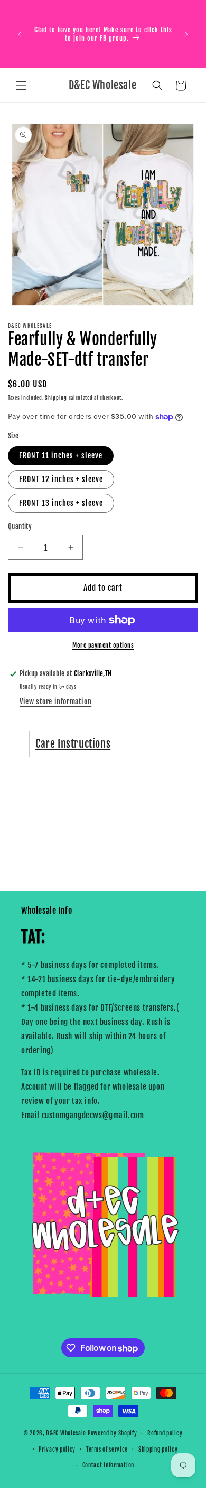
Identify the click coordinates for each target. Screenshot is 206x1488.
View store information (55, 701)
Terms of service (107, 1449)
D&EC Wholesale (66, 1433)
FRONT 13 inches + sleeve (61, 502)
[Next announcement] (186, 34)
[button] (21, 85)
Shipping (56, 398)
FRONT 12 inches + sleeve (61, 479)
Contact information (108, 1465)
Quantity (20, 526)
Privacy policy (57, 1449)
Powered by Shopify (112, 1433)
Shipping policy (158, 1449)
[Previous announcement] (19, 34)
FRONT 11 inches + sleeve (60, 455)
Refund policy (164, 1433)
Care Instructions (72, 743)
